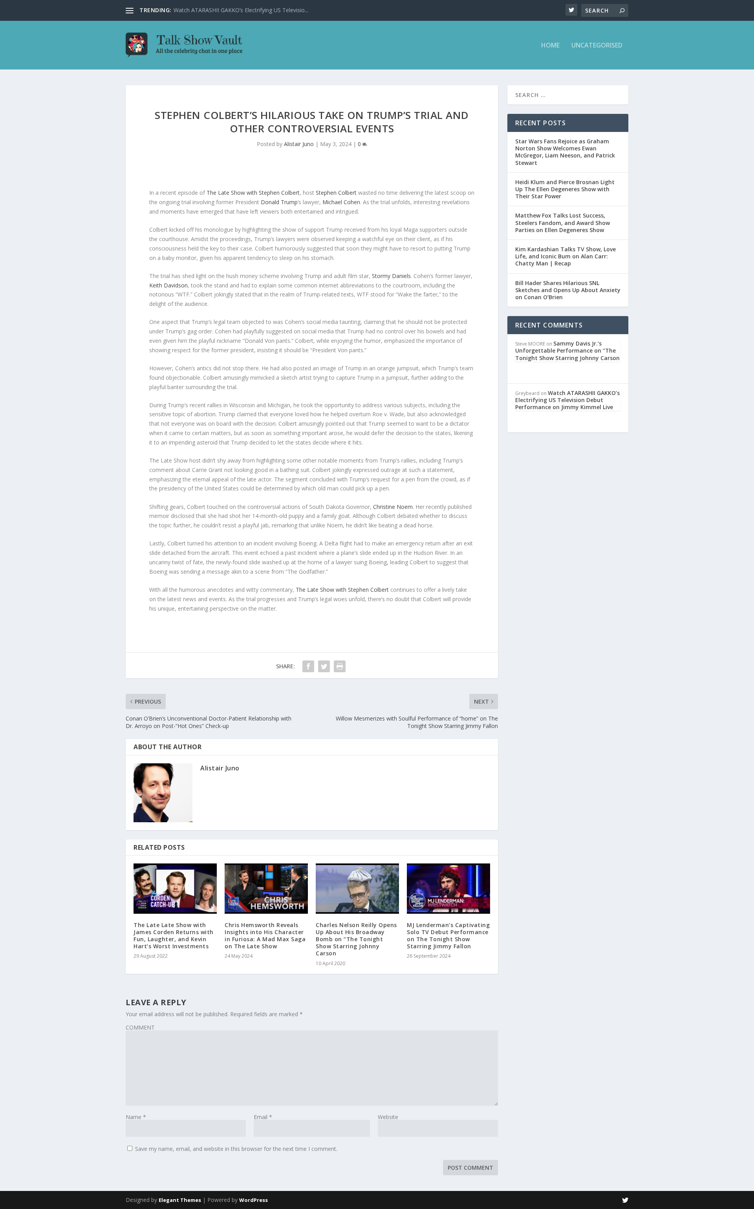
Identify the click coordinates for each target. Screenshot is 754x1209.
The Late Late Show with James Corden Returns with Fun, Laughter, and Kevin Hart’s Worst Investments (174, 935)
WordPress (253, 1200)
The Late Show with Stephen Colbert (253, 192)
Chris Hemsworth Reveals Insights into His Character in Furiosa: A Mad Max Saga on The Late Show (265, 935)
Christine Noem (393, 506)
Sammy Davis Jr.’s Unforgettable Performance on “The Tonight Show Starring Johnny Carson (567, 350)
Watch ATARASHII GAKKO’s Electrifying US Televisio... (241, 10)
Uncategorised (596, 45)
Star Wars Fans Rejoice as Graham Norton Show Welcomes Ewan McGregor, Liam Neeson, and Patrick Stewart (565, 151)
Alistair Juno (299, 144)
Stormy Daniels (391, 276)
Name (136, 1117)
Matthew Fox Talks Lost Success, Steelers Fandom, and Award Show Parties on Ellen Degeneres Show (562, 222)
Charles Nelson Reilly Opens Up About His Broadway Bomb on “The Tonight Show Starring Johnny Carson (356, 939)
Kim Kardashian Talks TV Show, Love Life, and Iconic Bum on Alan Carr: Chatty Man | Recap (565, 256)
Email (263, 1117)
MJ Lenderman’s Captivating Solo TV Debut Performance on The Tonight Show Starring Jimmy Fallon (448, 935)
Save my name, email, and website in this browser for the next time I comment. (236, 1148)
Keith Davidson (168, 285)
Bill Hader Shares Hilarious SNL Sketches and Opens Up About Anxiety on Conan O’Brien (567, 290)
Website (388, 1117)
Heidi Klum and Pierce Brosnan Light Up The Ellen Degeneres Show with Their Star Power (565, 189)
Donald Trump (279, 202)
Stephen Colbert (336, 192)
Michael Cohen (341, 202)
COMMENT (140, 1027)
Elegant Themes (180, 1200)
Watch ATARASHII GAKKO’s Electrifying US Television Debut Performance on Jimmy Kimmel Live (567, 400)
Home (550, 45)
